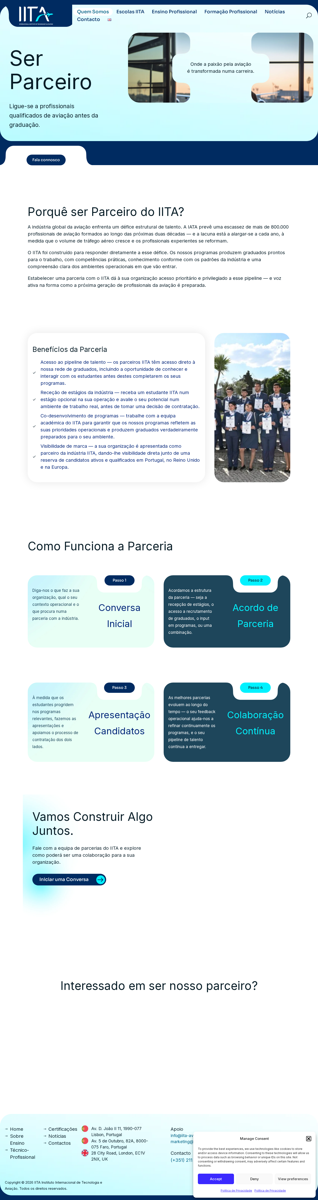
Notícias (275, 12)
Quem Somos (93, 12)
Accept (216, 1179)
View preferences (293, 1179)
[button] (308, 1138)
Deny (254, 1179)
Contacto (88, 19)
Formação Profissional (230, 12)
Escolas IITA (130, 12)
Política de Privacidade (236, 1190)
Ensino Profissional (174, 12)
